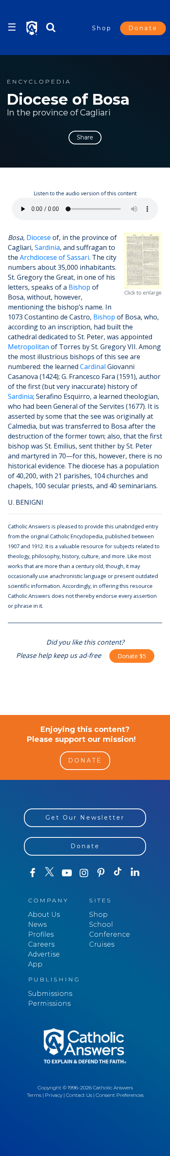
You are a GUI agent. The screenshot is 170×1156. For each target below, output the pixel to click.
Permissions (49, 1003)
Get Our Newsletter (85, 817)
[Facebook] (32, 873)
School (101, 924)
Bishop (79, 287)
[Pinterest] (100, 873)
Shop (102, 28)
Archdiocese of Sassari (54, 257)
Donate (143, 28)
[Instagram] (83, 873)
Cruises (101, 944)
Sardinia (47, 247)
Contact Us (79, 1095)
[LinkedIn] (135, 872)
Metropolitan (28, 346)
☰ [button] (12, 27)
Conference (109, 934)
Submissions (50, 994)
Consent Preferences (120, 1095)
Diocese (38, 237)
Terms (34, 1095)
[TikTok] (117, 873)
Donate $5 (132, 656)
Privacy (53, 1095)
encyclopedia (39, 81)
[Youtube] (66, 873)
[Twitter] (49, 873)
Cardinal (93, 366)
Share (85, 137)
